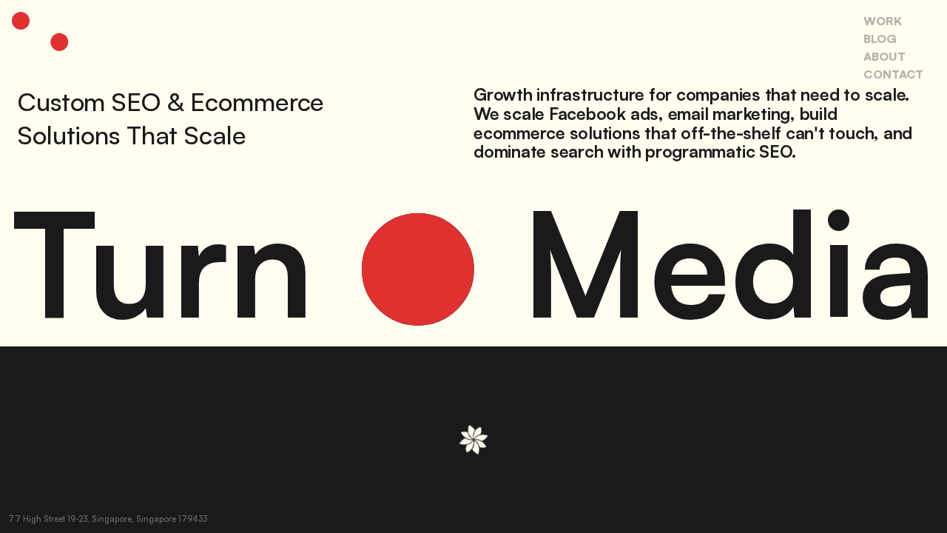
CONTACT (893, 74)
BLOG (880, 38)
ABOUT (884, 56)
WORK (882, 20)
